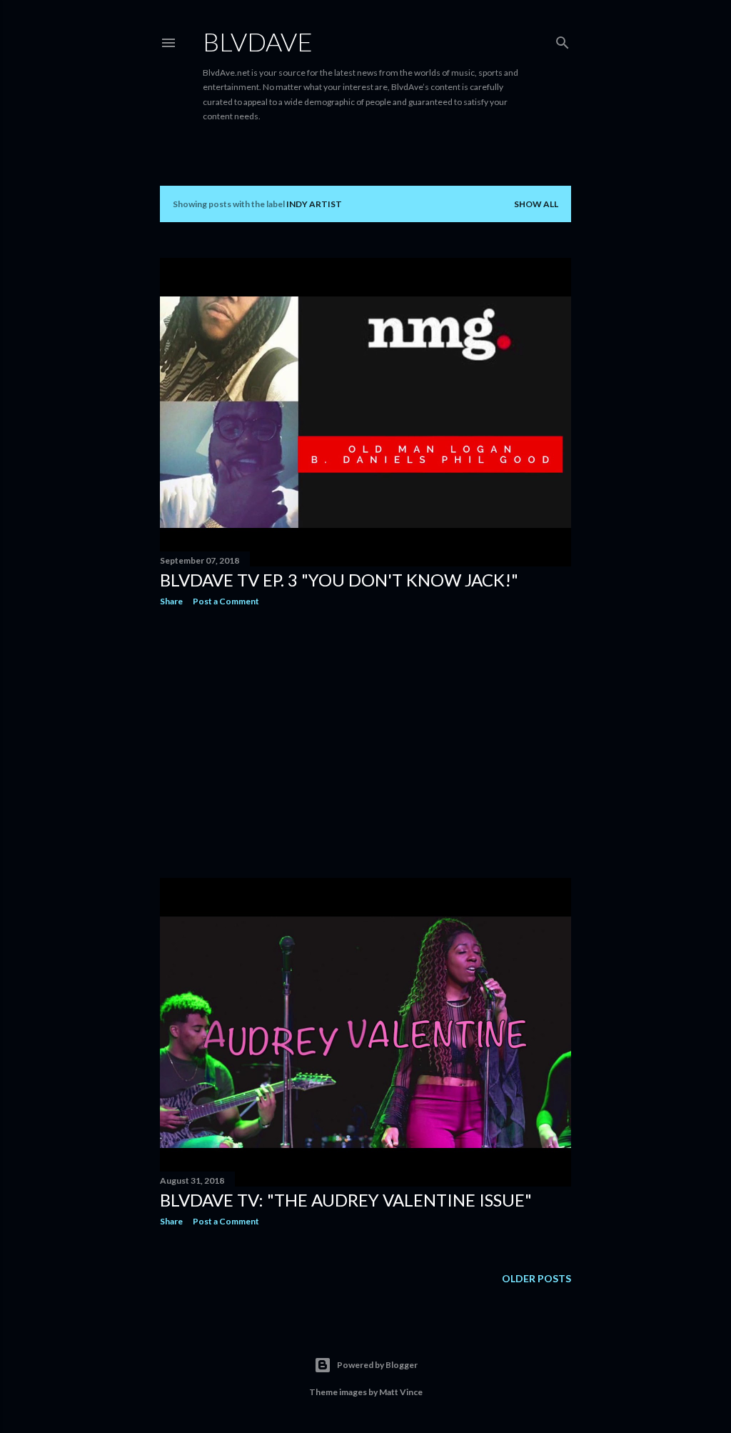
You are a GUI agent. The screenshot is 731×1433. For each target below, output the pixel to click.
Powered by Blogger (377, 1364)
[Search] (562, 40)
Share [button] (171, 601)
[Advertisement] (365, 742)
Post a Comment (226, 601)
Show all (536, 204)
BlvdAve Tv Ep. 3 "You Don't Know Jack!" (339, 579)
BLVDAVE (258, 41)
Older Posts (536, 1278)
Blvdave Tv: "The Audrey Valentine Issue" (346, 1199)
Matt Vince (401, 1392)
